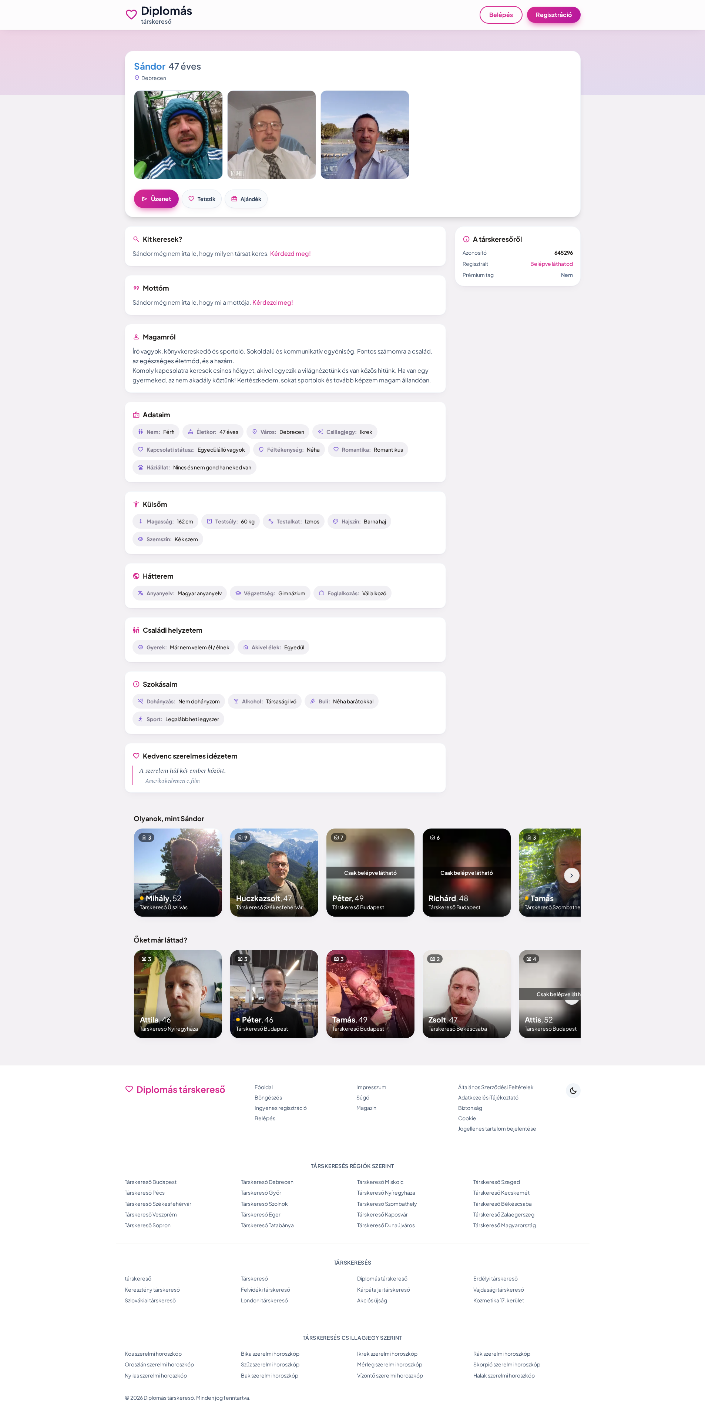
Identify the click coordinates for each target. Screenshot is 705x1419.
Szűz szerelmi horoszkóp (270, 1364)
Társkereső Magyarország (504, 1225)
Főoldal (264, 1087)
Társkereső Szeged (496, 1181)
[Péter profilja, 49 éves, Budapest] (370, 873)
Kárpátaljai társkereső (383, 1289)
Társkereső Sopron (148, 1225)
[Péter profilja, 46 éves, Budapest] (274, 994)
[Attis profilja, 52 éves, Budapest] (563, 994)
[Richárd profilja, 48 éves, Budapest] (467, 873)
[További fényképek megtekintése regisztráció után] (178, 134)
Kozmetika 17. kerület (498, 1300)
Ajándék (246, 199)
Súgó (362, 1097)
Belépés (501, 15)
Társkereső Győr (261, 1192)
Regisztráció (554, 15)
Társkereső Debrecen (267, 1181)
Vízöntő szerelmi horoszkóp (390, 1375)
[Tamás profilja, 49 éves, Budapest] (370, 994)
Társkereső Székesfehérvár (158, 1203)
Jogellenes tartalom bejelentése (497, 1128)
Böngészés (268, 1097)
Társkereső (254, 1278)
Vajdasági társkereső (498, 1289)
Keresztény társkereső (152, 1289)
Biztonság (470, 1107)
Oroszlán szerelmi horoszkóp (159, 1364)
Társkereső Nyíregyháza (386, 1192)
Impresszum (371, 1087)
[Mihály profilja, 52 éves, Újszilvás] (178, 873)
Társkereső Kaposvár (382, 1214)
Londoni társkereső (264, 1300)
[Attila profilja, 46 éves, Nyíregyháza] (178, 994)
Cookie (467, 1118)
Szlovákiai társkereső (150, 1300)
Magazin (366, 1107)
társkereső (138, 1278)
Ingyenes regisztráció (281, 1107)
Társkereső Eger (261, 1214)
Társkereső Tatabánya (267, 1225)
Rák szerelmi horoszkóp (501, 1353)
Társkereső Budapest (151, 1181)
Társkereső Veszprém (151, 1214)
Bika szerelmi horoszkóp (270, 1353)
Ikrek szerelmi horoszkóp (387, 1353)
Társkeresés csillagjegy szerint (352, 1337)
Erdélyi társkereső (495, 1278)
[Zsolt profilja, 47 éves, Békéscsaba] (467, 994)
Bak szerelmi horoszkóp (269, 1375)
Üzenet (156, 199)
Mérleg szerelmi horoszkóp (389, 1364)
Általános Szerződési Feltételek (496, 1087)
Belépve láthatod (551, 263)
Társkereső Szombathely (387, 1203)
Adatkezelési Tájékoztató (488, 1097)
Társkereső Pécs (145, 1192)
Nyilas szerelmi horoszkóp (156, 1375)
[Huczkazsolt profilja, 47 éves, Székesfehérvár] (274, 873)
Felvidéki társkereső (265, 1289)
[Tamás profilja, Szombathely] (563, 873)
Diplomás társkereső (382, 1278)
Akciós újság (372, 1300)
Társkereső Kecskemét (501, 1192)
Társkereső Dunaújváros (386, 1225)
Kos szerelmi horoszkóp (153, 1353)
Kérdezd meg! (290, 253)
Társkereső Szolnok (264, 1203)
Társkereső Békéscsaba (502, 1203)
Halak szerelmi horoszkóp (504, 1375)
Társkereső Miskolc (380, 1181)
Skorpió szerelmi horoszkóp (506, 1364)
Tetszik (201, 199)
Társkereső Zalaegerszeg (503, 1214)
